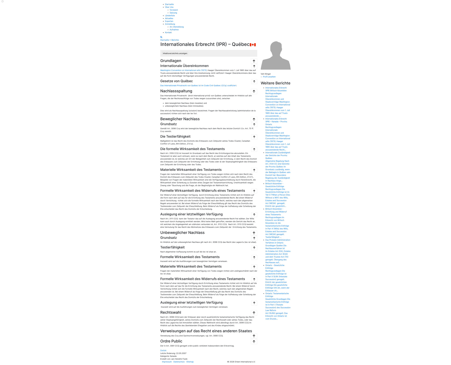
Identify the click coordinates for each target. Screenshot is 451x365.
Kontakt (168, 32)
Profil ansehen (269, 76)
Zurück (163, 350)
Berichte (175, 40)
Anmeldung (170, 24)
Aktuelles (169, 18)
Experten (169, 21)
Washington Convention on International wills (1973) (183, 70)
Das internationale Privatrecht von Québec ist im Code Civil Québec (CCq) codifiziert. (198, 85)
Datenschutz (179, 362)
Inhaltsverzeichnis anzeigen (175, 53)
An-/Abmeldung (177, 27)
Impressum (167, 362)
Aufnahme (174, 29)
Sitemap (190, 362)
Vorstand (174, 10)
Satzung (173, 13)
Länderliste (170, 15)
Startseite (169, 4)
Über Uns (169, 7)
